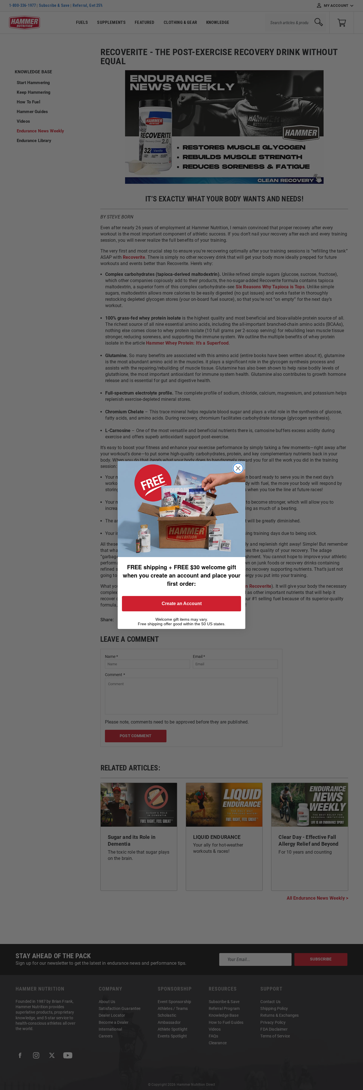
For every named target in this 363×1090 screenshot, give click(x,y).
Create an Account (182, 603)
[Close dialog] (238, 468)
